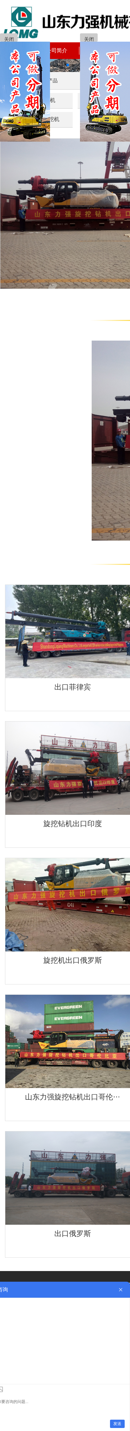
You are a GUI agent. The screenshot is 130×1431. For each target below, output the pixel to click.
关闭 (9, 39)
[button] (57, 65)
